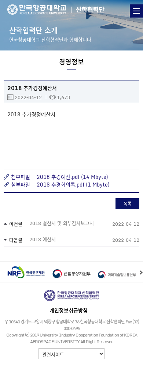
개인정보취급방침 (69, 310)
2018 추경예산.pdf (58, 176)
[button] (141, 272)
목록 (128, 203)
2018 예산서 (42, 239)
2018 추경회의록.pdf (60, 184)
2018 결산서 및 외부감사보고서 (61, 222)
